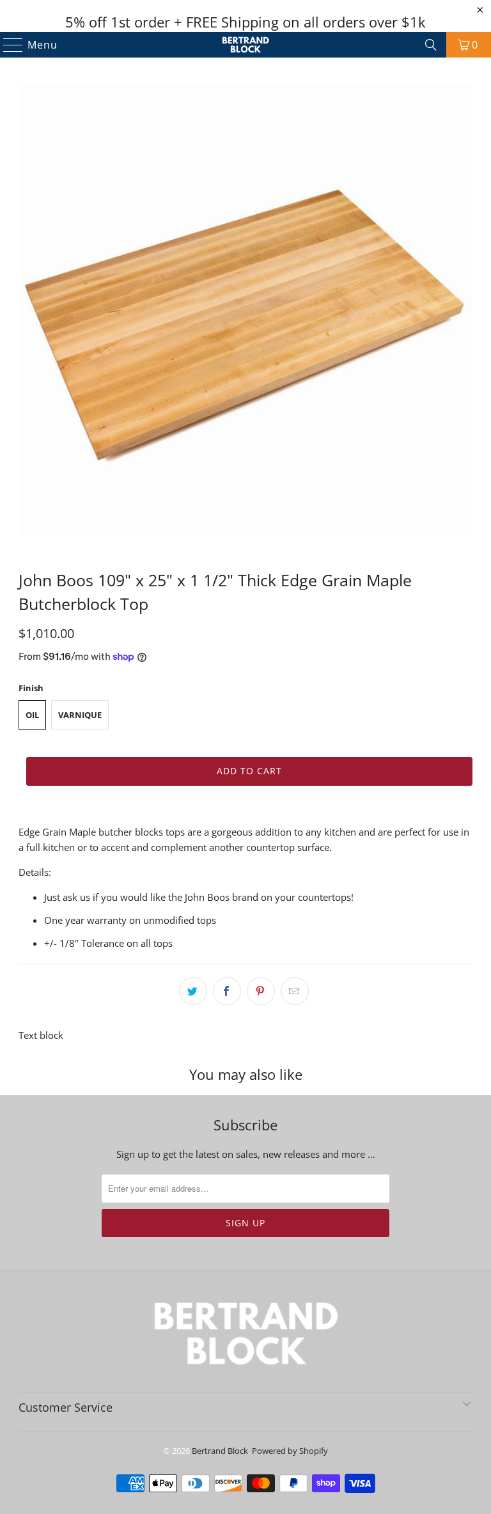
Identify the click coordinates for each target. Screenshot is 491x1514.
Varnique (80, 715)
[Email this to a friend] (295, 991)
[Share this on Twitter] (193, 991)
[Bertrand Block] (245, 45)
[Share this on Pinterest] (261, 991)
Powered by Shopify (290, 1450)
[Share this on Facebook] (227, 991)
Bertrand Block (220, 1450)
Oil (32, 715)
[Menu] (7, 45)
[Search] (431, 45)
